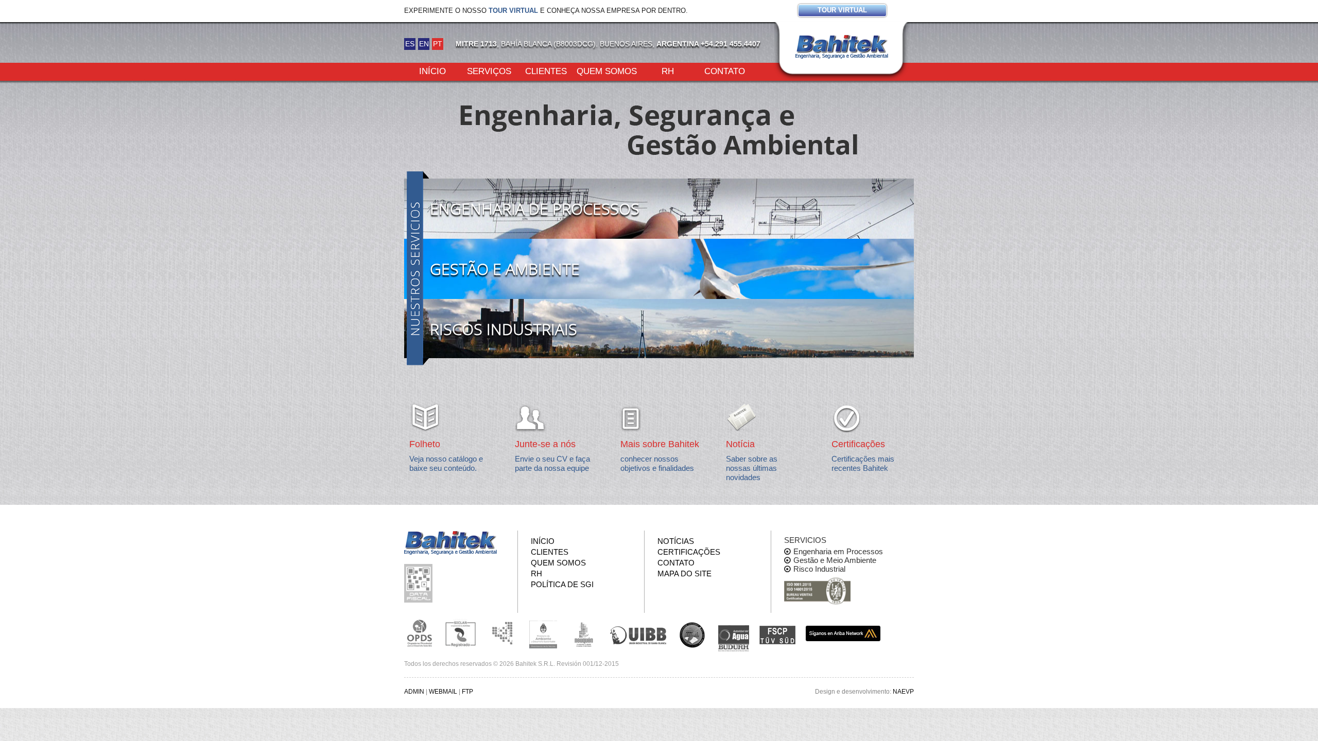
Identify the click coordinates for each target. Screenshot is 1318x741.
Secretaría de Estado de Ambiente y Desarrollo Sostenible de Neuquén (584, 633)
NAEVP (903, 691)
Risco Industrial (819, 568)
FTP (467, 691)
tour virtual (513, 10)
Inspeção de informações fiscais (419, 583)
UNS (692, 634)
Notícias (675, 541)
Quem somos (607, 70)
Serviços (489, 70)
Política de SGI (562, 584)
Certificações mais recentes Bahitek (862, 463)
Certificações (688, 552)
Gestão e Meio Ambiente (834, 560)
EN (424, 44)
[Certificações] (817, 591)
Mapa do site (684, 573)
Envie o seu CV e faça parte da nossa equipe (552, 463)
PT (437, 44)
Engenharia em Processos (838, 551)
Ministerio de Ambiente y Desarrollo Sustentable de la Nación (543, 633)
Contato (724, 70)
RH (668, 70)
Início (432, 70)
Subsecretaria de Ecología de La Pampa (502, 633)
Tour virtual (842, 10)
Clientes (546, 70)
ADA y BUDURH (733, 638)
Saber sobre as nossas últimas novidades (751, 468)
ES (409, 44)
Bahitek (841, 46)
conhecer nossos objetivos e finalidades (657, 463)
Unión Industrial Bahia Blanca (638, 633)
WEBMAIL (443, 691)
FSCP (777, 635)
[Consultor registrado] (419, 633)
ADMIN (414, 691)
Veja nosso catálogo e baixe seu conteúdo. (446, 463)
